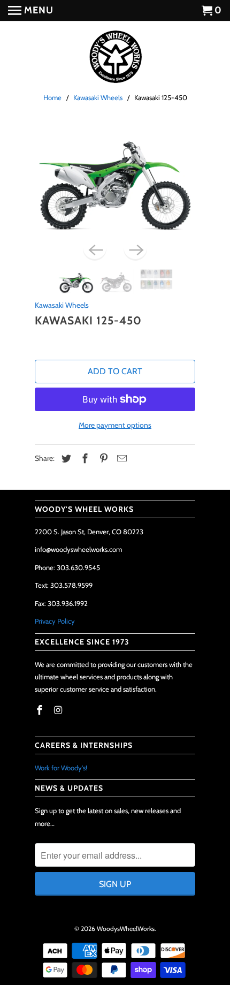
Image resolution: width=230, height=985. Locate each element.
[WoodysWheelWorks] (115, 57)
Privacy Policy (55, 621)
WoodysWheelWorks (126, 929)
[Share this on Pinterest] (102, 459)
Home (52, 97)
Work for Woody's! (61, 767)
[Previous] (94, 249)
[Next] (135, 249)
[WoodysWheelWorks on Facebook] (41, 710)
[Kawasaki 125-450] (115, 181)
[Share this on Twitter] (64, 459)
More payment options (115, 425)
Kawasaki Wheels (97, 97)
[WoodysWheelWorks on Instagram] (59, 710)
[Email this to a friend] (120, 459)
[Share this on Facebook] (83, 459)
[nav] (30, 10)
